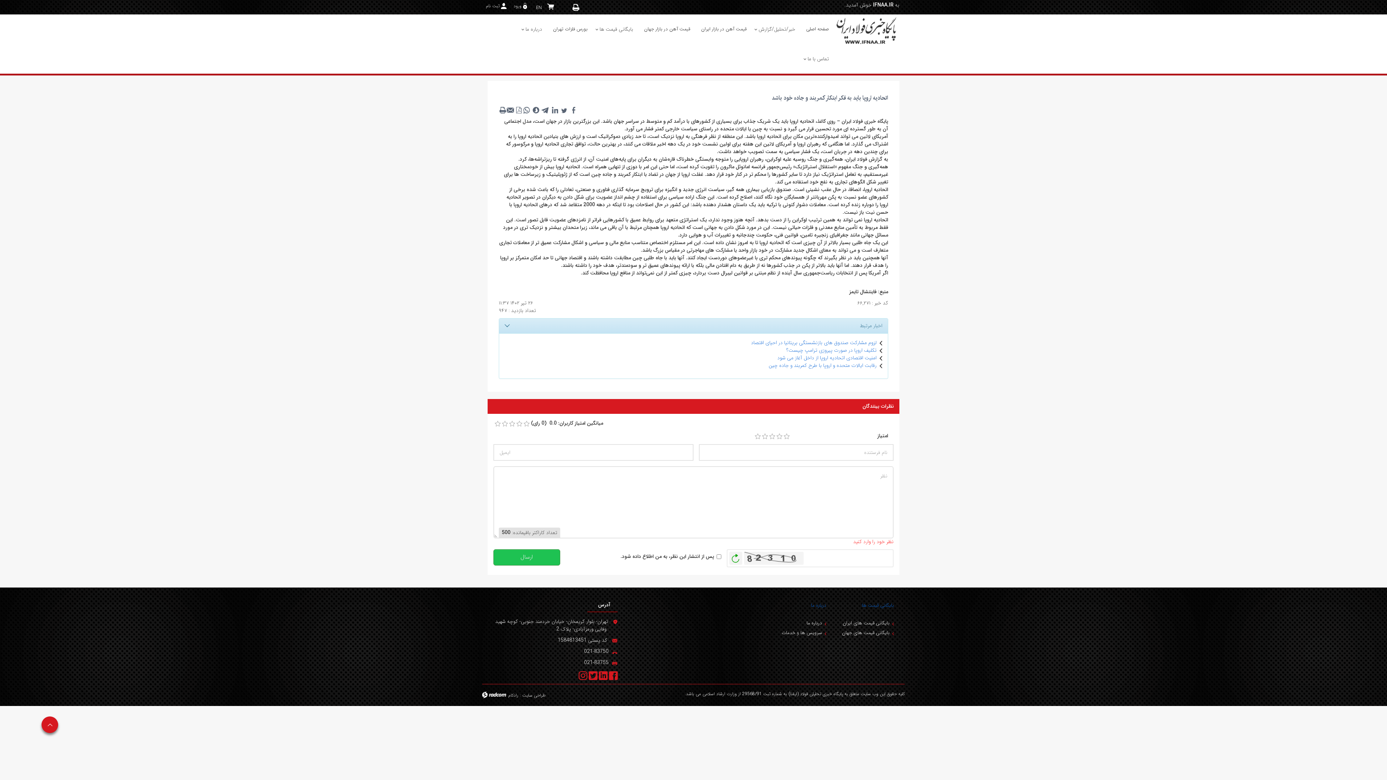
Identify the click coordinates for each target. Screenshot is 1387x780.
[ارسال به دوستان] (510, 110)
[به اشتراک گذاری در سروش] (536, 110)
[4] (779, 436)
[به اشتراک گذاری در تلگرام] (545, 110)
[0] (497, 424)
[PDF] (518, 110)
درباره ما (818, 605)
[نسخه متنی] (503, 110)
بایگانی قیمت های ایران (866, 623)
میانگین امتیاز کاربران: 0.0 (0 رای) (567, 423)
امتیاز (882, 436)
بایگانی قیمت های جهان (866, 633)
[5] (786, 436)
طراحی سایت (534, 695)
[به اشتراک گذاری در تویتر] (564, 110)
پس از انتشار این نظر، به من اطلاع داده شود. (667, 556)
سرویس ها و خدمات (802, 633)
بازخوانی (735, 556)
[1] (758, 436)
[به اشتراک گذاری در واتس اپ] (526, 110)
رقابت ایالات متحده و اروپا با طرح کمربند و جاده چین (823, 365)
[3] (772, 436)
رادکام (513, 695)
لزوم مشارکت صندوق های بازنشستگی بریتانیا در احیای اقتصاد (814, 343)
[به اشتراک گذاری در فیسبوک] (573, 110)
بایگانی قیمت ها (878, 605)
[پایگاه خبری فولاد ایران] (866, 30)
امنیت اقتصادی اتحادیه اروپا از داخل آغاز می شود (827, 358)
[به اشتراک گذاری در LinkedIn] (555, 110)
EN (539, 8)
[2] (765, 436)
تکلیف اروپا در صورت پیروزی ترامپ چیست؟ (831, 350)
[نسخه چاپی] (576, 7)
